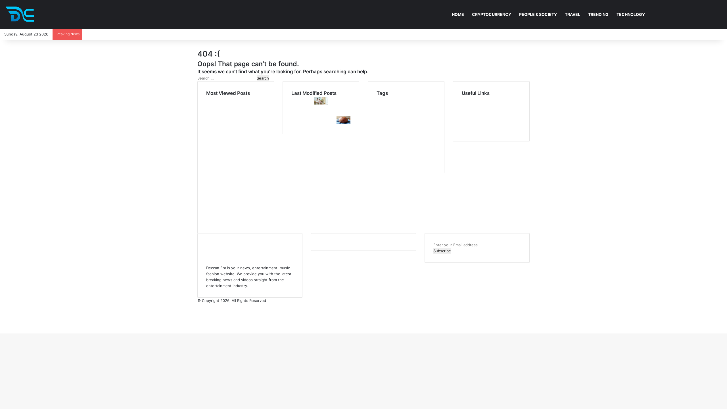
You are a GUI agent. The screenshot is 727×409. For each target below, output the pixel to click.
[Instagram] (199, 318)
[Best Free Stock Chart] (298, 112)
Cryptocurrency (491, 14)
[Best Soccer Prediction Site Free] (298, 122)
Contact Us (472, 129)
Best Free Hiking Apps (395, 114)
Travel (572, 14)
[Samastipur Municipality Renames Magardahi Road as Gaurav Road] (298, 103)
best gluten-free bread (405, 119)
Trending (598, 14)
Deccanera (286, 300)
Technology (631, 14)
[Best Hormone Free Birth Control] (321, 122)
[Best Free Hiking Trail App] (321, 112)
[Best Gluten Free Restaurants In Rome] (343, 122)
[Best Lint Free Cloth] (343, 112)
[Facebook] (199, 306)
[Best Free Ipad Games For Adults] (321, 103)
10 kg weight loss (397, 99)
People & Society (538, 14)
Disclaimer (471, 111)
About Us (470, 105)
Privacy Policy (474, 117)
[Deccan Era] (21, 14)
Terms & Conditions (479, 123)
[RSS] (199, 324)
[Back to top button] (2, 330)
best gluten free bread (404, 135)
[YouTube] (199, 312)
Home (458, 14)
